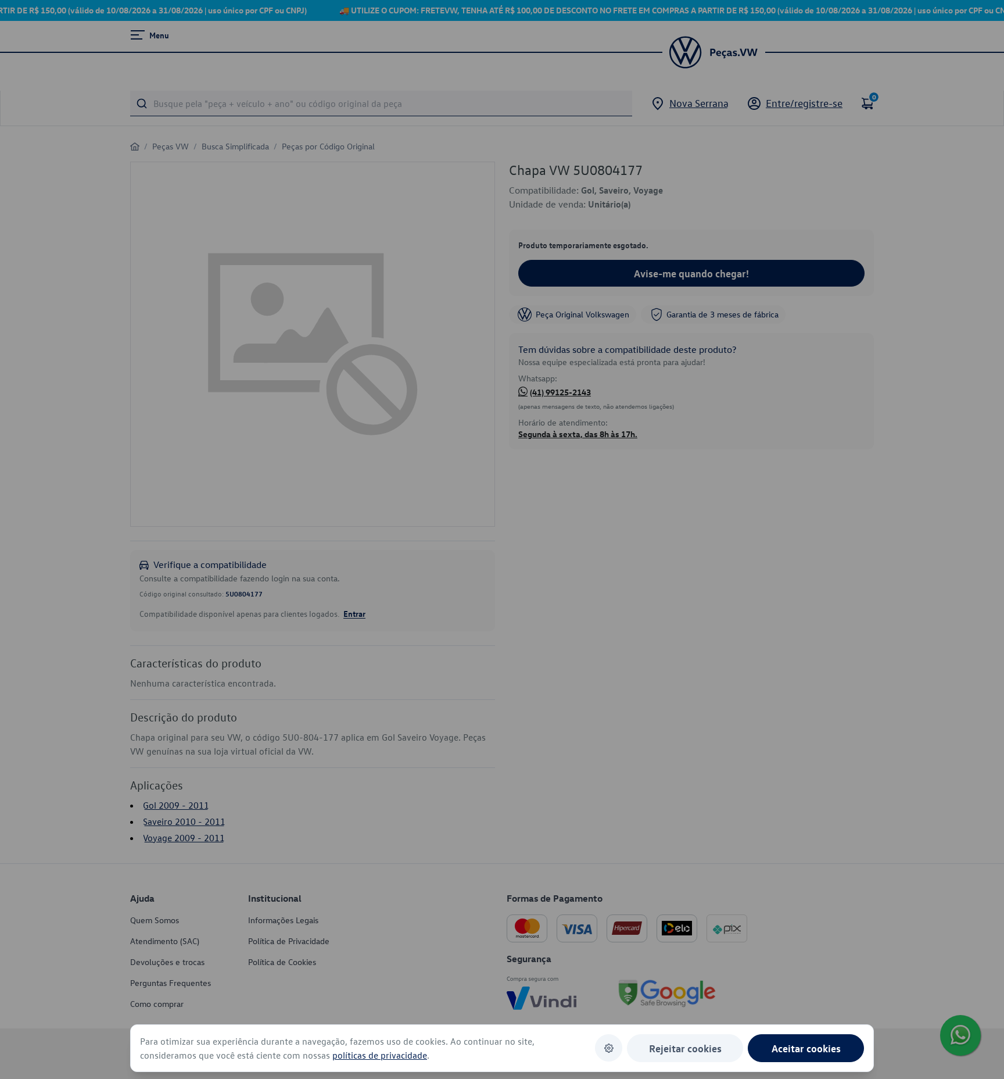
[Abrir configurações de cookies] (608, 1048)
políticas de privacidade (379, 1055)
